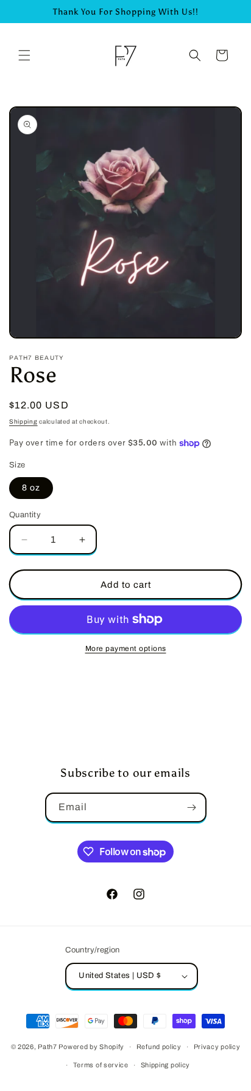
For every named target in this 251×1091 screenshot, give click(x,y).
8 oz (31, 487)
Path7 (48, 1046)
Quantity (25, 515)
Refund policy (159, 1046)
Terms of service (101, 1065)
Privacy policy (217, 1046)
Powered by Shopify (91, 1046)
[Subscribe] (192, 807)
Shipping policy (166, 1065)
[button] (24, 55)
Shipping (23, 421)
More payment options (125, 648)
